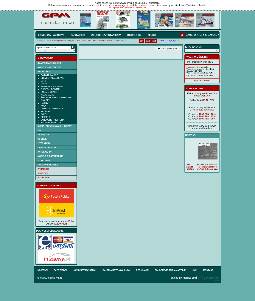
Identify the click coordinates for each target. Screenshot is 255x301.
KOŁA (43, 106)
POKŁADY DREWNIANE (52, 109)
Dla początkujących (50, 63)
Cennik (151, 35)
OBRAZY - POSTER (47, 147)
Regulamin (142, 270)
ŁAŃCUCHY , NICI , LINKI (53, 120)
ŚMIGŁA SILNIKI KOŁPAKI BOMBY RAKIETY (57, 98)
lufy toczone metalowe (102, 40)
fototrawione (49, 75)
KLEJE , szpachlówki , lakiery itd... (54, 128)
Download (134, 35)
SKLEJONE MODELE (48, 165)
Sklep (68, 40)
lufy (88, 40)
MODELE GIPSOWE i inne (50, 156)
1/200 (116, 40)
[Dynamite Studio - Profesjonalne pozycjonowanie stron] (208, 278)
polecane (43, 177)
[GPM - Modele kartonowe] (56, 24)
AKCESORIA (79, 40)
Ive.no (59, 278)
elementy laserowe (52, 78)
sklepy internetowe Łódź (184, 278)
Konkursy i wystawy (51, 35)
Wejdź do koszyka (202, 80)
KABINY (44, 103)
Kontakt (208, 270)
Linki (194, 270)
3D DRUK (42, 139)
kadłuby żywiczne (51, 123)
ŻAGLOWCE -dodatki (52, 86)
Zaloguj (213, 34)
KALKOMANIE (47, 95)
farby (44, 114)
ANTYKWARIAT (45, 152)
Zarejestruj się (196, 34)
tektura (45, 111)
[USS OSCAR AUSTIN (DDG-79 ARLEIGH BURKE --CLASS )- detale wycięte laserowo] (202, 158)
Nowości (43, 173)
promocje (43, 169)
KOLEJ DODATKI (49, 92)
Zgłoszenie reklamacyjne (170, 270)
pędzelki (46, 117)
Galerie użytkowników (106, 35)
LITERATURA (44, 143)
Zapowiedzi (78, 35)
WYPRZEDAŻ (44, 160)
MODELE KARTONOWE (49, 67)
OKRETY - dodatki (50, 89)
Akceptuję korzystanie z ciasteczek (127, 7)
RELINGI (45, 83)
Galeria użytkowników (116, 270)
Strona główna (58, 40)
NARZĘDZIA (43, 134)
